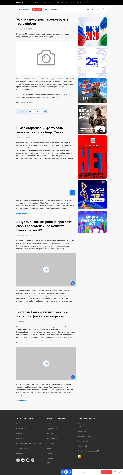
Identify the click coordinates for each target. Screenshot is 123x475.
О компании (21, 429)
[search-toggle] (103, 9)
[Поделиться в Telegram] (41, 111)
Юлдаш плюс (54, 2)
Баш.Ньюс (20, 424)
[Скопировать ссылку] (45, 111)
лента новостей (50, 9)
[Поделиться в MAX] (30, 111)
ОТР (48, 463)
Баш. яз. (90, 9)
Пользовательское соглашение (28, 443)
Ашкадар (64, 2)
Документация (22, 448)
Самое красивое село (86, 436)
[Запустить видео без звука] (73, 283)
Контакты (20, 439)
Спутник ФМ (34, 2)
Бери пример (83, 441)
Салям (79, 2)
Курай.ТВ (87, 2)
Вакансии (20, 434)
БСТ (26, 2)
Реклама (19, 453)
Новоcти (19, 2)
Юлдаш (44, 2)
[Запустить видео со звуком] (46, 269)
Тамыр (72, 2)
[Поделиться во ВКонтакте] (33, 111)
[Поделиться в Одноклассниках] (37, 111)
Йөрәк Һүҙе (82, 431)
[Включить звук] (72, 192)
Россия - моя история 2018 (88, 451)
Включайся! (82, 446)
